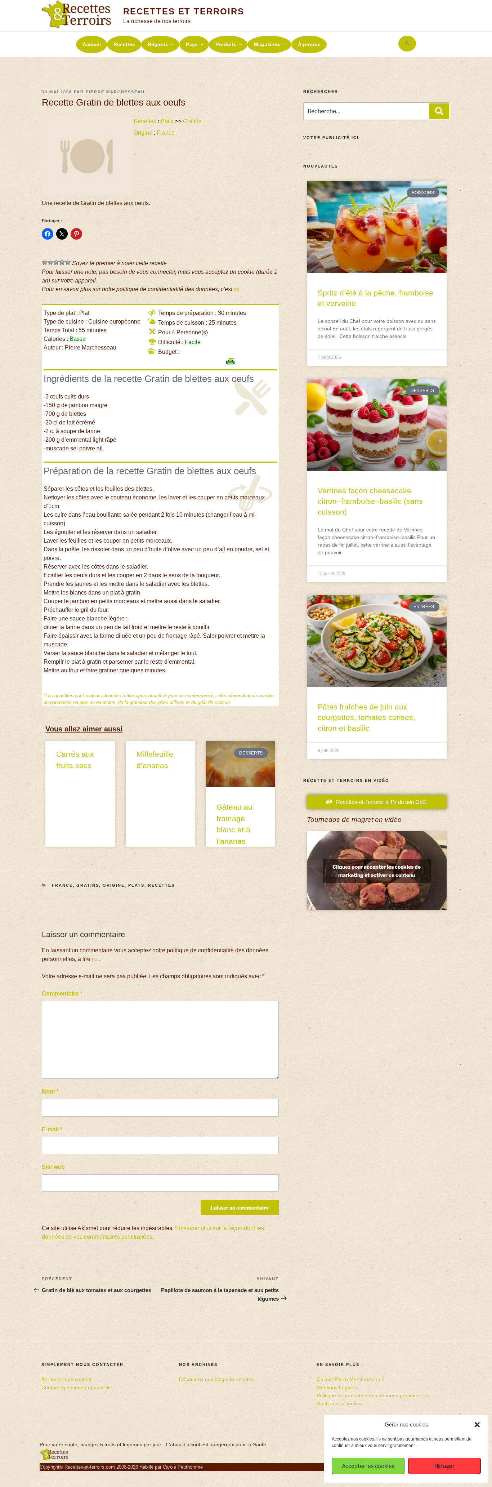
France (166, 133)
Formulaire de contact (66, 1379)
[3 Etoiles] (56, 262)
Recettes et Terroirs (183, 11)
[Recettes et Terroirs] (54, 1458)
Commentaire (62, 993)
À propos (309, 44)
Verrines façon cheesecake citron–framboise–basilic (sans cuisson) (370, 501)
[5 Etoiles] (68, 262)
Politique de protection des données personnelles (373, 1395)
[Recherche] (439, 111)
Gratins (192, 121)
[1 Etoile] (45, 262)
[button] (477, 1424)
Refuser (444, 1466)
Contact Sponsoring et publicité (76, 1387)
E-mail (52, 1129)
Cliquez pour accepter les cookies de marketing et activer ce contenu (376, 871)
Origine (143, 133)
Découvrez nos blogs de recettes (216, 1379)
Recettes (124, 44)
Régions (158, 44)
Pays (192, 44)
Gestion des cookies (340, 1403)
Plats (167, 121)
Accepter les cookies (368, 1466)
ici (237, 289)
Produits (225, 44)
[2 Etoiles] (50, 262)
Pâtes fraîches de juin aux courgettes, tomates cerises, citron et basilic (366, 717)
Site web (53, 1167)
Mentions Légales (337, 1387)
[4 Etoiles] (62, 262)
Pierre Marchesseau (115, 92)
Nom (50, 1091)
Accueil (91, 44)
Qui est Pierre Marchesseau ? (351, 1379)
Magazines (267, 44)
